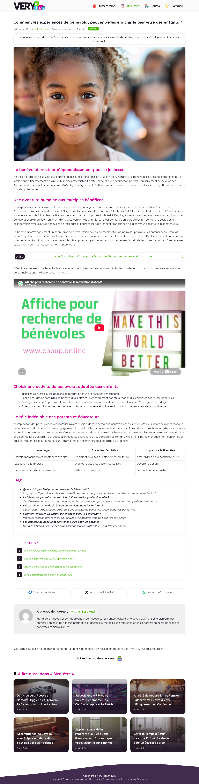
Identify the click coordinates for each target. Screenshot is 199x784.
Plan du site (95, 779)
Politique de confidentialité (134, 779)
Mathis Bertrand (83, 611)
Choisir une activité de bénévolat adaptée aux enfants (53, 566)
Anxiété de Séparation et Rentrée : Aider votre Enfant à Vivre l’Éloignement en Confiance (156, 700)
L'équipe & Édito (60, 779)
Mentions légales (78, 779)
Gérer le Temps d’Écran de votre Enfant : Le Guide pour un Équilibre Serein (151, 738)
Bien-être (132, 6)
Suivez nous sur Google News (96, 658)
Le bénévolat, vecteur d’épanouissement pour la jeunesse (55, 550)
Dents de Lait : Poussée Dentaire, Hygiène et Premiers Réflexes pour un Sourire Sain (37, 700)
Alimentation (106, 6)
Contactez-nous (111, 779)
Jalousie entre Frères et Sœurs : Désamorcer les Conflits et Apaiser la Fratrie (94, 700)
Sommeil (177, 6)
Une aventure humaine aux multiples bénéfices (49, 558)
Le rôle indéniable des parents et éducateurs (48, 574)
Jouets (155, 6)
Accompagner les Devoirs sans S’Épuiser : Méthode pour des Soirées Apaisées (35, 738)
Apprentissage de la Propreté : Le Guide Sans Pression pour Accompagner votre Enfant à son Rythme (94, 736)
